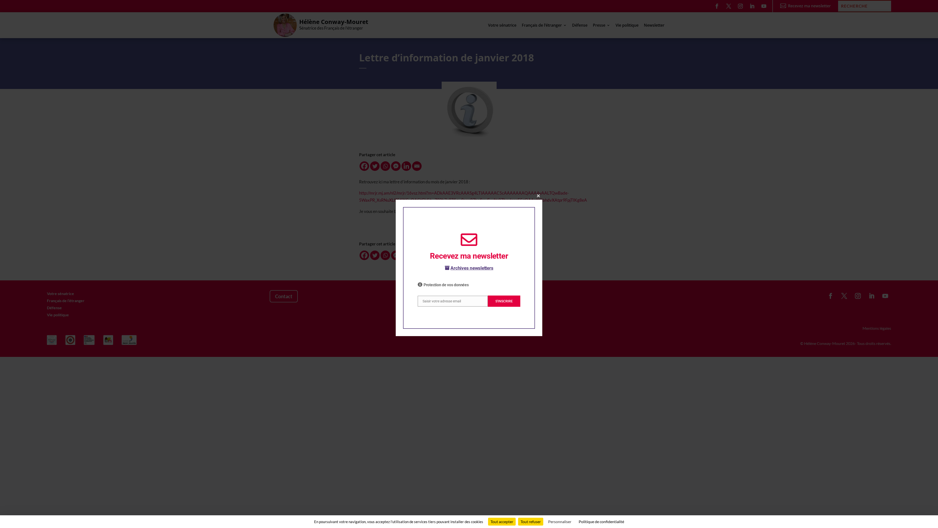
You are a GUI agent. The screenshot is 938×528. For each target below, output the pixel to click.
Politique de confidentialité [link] (601, 521)
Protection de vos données (446, 285)
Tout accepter (501, 521)
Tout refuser (531, 521)
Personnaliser (559, 521)
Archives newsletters (471, 268)
